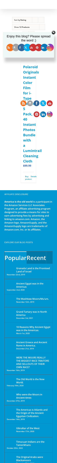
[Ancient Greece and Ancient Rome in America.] (10, 344)
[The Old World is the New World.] (10, 380)
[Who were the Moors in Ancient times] (10, 395)
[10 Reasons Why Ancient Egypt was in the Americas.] (10, 330)
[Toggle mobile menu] (51, 4)
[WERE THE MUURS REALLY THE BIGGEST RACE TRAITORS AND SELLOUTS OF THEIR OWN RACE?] (10, 361)
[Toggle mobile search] (46, 4)
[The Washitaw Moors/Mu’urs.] (10, 300)
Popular (15, 258)
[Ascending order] (41, 20)
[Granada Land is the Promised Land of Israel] (10, 268)
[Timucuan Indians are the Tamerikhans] (10, 442)
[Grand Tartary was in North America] (10, 314)
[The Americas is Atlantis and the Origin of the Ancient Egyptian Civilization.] (10, 412)
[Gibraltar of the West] (10, 430)
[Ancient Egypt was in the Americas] (10, 284)
